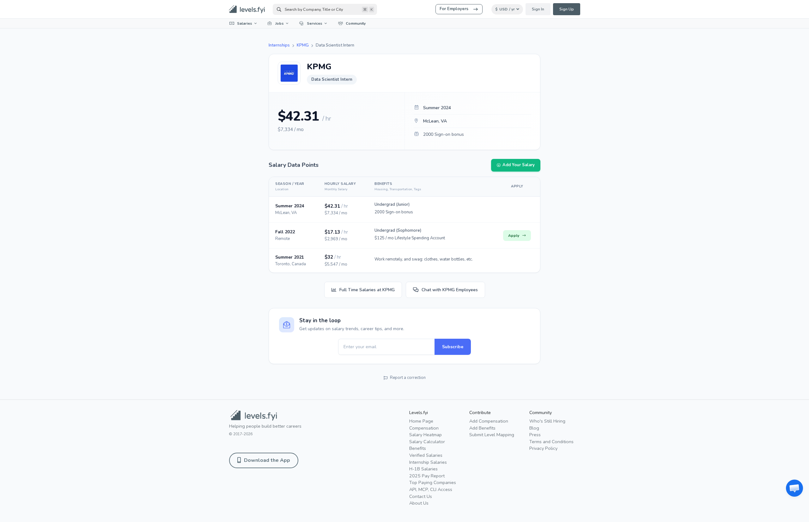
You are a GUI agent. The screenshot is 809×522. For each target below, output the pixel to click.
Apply (513, 235)
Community (356, 23)
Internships (279, 45)
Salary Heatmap (425, 434)
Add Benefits (482, 428)
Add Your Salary (518, 165)
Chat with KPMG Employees (450, 290)
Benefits (417, 448)
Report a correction (408, 377)
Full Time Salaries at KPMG (367, 290)
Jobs (279, 23)
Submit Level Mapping (491, 434)
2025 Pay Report (427, 476)
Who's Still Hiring (547, 421)
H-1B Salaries (423, 469)
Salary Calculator (427, 441)
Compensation (424, 428)
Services (314, 23)
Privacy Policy (543, 448)
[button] (794, 488)
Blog (534, 428)
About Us (419, 503)
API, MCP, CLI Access (430, 489)
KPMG (303, 45)
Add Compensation (488, 421)
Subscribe (452, 347)
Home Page (421, 421)
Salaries (244, 23)
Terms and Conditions (551, 441)
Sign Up (566, 9)
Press (535, 434)
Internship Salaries (428, 462)
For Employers (454, 9)
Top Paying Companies (432, 482)
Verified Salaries (425, 455)
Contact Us (420, 496)
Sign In (538, 9)
